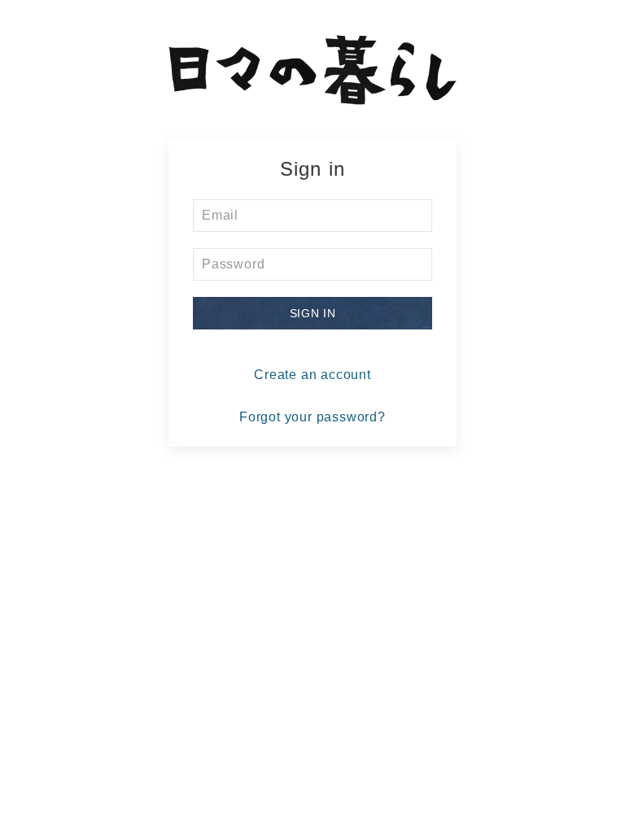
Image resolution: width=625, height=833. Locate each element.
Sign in (313, 313)
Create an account (312, 375)
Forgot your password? (312, 417)
